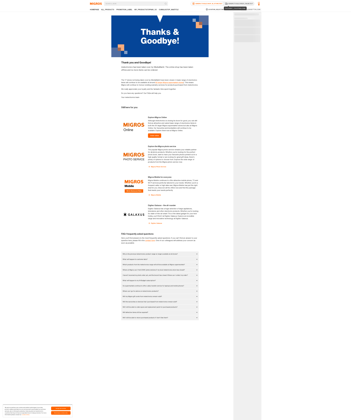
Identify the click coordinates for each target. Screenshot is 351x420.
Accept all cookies (61, 408)
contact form (150, 240)
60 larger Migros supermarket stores (169, 82)
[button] (160, 254)
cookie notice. (26, 415)
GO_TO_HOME (96, 3)
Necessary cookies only (61, 413)
